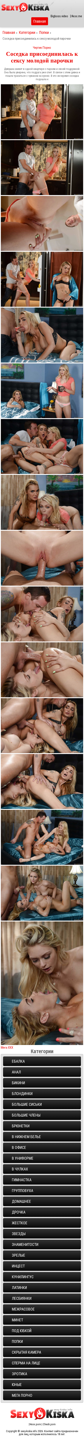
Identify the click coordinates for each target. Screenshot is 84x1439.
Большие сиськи (27, 1104)
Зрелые (18, 1255)
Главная (39, 21)
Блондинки (22, 1093)
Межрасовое (23, 1309)
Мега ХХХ (7, 1048)
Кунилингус (23, 1277)
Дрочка (18, 1212)
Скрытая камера (26, 1352)
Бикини (18, 1083)
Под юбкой (21, 1330)
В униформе (22, 1158)
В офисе (19, 1147)
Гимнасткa (21, 1180)
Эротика (19, 1374)
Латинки (19, 1287)
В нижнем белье (26, 1136)
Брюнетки (21, 1126)
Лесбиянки (21, 1298)
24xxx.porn (35, 1424)
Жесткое (19, 1223)
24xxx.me (76, 16)
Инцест (18, 1266)
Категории (27, 32)
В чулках (20, 1169)
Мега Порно (22, 1395)
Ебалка (18, 1061)
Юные (17, 1384)
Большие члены (26, 1115)
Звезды (19, 1233)
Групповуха (22, 1190)
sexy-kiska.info (29, 1431)
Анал (16, 1072)
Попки (44, 32)
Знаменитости (25, 1244)
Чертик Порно (42, 48)
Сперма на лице (26, 1363)
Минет (17, 1320)
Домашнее (21, 1201)
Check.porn (49, 1424)
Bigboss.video (59, 16)
